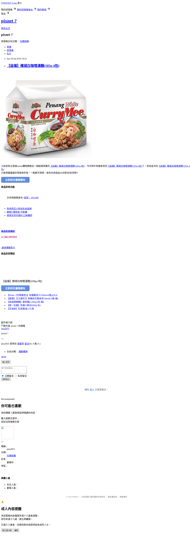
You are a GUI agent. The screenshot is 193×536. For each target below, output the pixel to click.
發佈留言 (6, 379)
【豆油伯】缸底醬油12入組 (20, 308)
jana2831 (5, 328)
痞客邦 (20, 344)
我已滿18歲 (7, 530)
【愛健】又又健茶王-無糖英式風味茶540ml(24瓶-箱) (32, 298)
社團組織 (24, 41)
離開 (16, 530)
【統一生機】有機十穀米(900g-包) (24, 305)
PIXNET (75, 497)
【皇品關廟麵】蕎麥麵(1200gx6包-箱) (25, 302)
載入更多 (6, 362)
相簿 (9, 47)
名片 (9, 54)
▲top (3, 356)
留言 (27, 344)
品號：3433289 (23, 206)
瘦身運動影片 (8, 247)
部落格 (10, 50)
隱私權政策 (112, 497)
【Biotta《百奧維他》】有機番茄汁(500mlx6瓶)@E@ (32, 295)
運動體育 (23, 351)
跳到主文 (5, 28)
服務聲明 (123, 497)
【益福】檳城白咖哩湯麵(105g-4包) (33, 66)
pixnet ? (9, 20)
